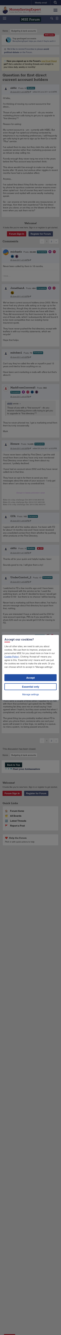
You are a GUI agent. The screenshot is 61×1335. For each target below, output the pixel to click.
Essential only (30, 687)
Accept (30, 678)
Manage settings (30, 694)
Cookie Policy (11, 656)
